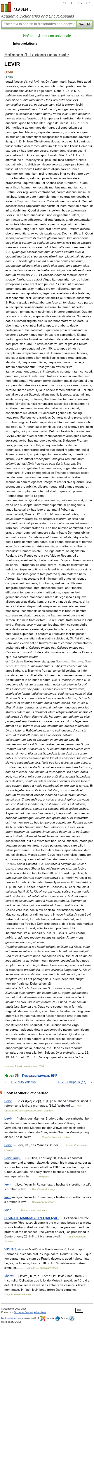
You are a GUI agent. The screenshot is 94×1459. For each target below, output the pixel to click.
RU (64, 3)
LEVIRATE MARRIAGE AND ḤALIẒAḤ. (31, 1218)
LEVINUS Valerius (23, 1082)
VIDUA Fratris (14, 1249)
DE (72, 3)
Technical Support (23, 1312)
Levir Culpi (12, 1158)
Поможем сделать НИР (39, 1075)
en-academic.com (17, 7)
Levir (8, 1101)
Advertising (40, 1312)
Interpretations (25, 43)
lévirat (9, 1276)
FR (88, 3)
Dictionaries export (11, 1318)
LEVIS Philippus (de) (72, 1082)
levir (7, 1184)
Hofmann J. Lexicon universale (47, 36)
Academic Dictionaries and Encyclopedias (37, 16)
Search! (84, 24)
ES (80, 3)
